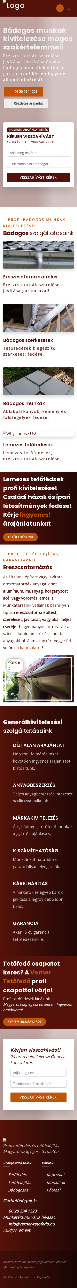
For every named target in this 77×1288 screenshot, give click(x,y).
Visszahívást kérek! (38, 177)
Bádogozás (18, 1190)
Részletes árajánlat (28, 103)
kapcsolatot (31, 647)
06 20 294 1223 (25, 91)
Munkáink (56, 1182)
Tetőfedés (17, 1174)
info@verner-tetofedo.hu (31, 1224)
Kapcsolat (56, 1174)
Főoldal (53, 1190)
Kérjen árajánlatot (24, 1022)
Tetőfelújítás (19, 1182)
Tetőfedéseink (20, 537)
